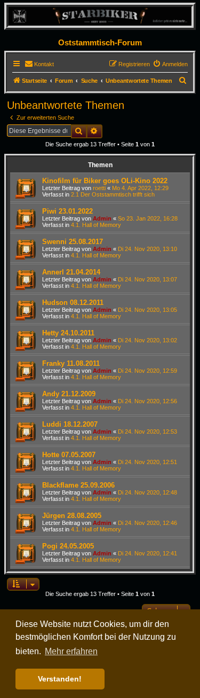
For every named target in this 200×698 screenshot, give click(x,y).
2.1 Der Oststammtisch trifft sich (113, 194)
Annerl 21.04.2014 (71, 272)
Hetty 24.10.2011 (68, 333)
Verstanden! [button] (60, 679)
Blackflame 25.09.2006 (78, 485)
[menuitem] (39, 64)
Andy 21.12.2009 (68, 394)
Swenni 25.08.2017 (72, 242)
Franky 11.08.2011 (71, 363)
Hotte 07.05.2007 (68, 455)
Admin (102, 218)
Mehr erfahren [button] (71, 651)
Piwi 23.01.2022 (67, 211)
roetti (99, 188)
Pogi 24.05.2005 (68, 546)
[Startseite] (100, 16)
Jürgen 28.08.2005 (71, 516)
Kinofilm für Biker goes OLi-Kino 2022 (104, 181)
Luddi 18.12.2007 (70, 424)
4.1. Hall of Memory (96, 225)
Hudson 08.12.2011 (72, 303)
